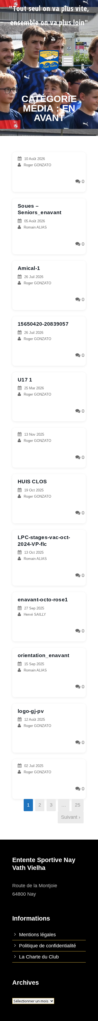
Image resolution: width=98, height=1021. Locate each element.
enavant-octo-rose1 (43, 599)
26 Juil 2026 (33, 277)
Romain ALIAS (35, 227)
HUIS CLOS (32, 481)
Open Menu (68, 61)
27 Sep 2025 (34, 608)
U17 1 (25, 380)
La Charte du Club (39, 957)
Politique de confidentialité (47, 945)
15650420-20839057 (43, 324)
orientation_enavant (43, 655)
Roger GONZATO (37, 165)
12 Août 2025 (34, 719)
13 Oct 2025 (34, 552)
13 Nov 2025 (34, 434)
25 (77, 805)
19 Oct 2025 (34, 490)
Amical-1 (29, 268)
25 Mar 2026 (34, 388)
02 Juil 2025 (33, 766)
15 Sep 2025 (34, 664)
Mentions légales (37, 934)
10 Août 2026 (34, 159)
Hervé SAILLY (35, 614)
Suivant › (70, 817)
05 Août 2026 (34, 221)
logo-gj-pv (31, 711)
